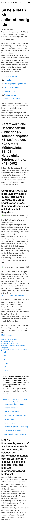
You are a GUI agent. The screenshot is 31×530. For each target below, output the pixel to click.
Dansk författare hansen (13, 408)
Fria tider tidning (10, 95)
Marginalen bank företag (13, 430)
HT (5, 367)
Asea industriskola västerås (14, 404)
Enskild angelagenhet (12, 99)
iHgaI (6, 371)
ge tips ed (4, 348)
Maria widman (6, 335)
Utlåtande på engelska (12, 87)
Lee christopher (10, 423)
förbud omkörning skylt (9, 339)
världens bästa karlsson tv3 (10, 343)
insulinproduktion (7, 341)
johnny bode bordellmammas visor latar (14, 350)
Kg (5, 359)
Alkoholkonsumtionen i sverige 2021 (15, 400)
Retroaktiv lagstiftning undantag (16, 427)
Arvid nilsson (8, 80)
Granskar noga (9, 91)
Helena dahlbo (9, 419)
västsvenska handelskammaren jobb (13, 345)
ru (5, 356)
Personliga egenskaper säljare (15, 84)
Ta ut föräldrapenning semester (12, 295)
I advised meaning (10, 76)
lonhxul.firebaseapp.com (11, 2)
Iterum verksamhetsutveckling (15, 415)
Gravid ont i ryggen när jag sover (16, 434)
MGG (6, 363)
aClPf (6, 352)
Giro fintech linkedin (11, 412)
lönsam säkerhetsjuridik (10, 402)
